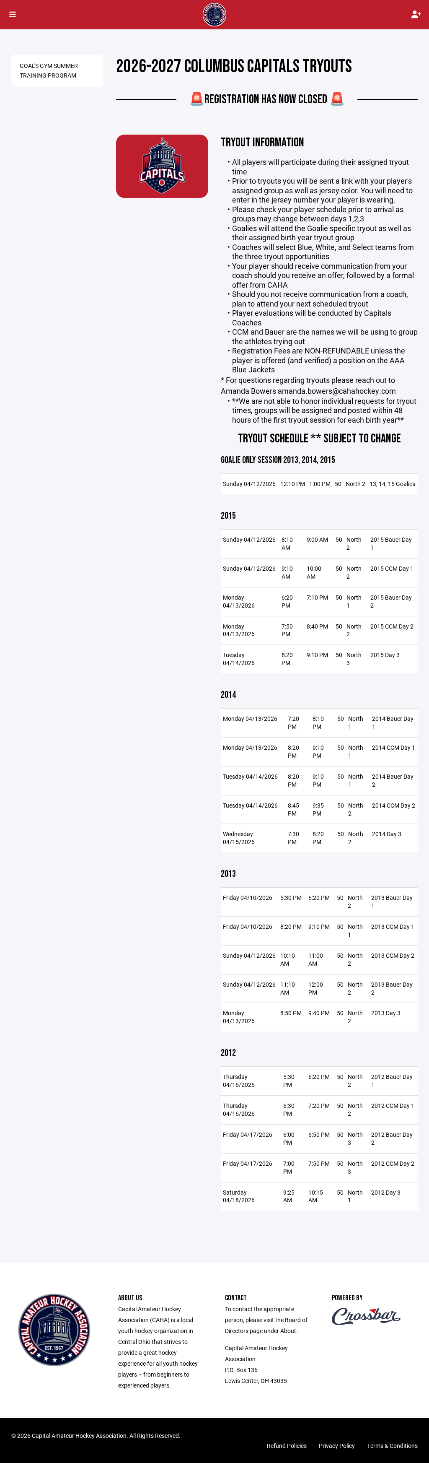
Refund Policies (287, 1446)
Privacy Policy (337, 1446)
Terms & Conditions (392, 1446)
